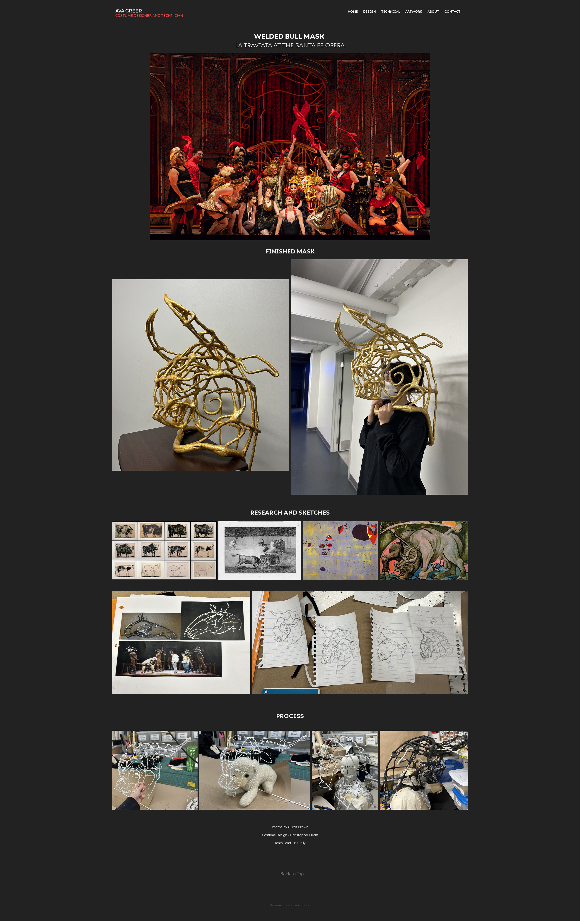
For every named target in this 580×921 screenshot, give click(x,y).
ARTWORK (413, 11)
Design (369, 11)
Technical (390, 11)
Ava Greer (128, 10)
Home (353, 11)
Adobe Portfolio (299, 905)
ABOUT (433, 11)
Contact (452, 11)
